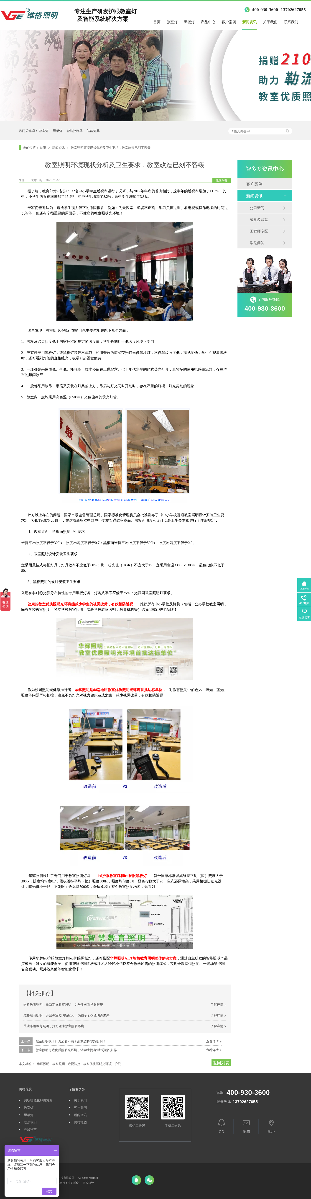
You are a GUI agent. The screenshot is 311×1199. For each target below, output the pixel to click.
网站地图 (80, 1122)
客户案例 (229, 22)
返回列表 (221, 180)
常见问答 (257, 242)
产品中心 (208, 22)
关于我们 (270, 22)
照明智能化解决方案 (38, 1100)
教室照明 (58, 1063)
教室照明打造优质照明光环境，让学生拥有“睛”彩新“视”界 (76, 1049)
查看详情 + (214, 1041)
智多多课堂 (259, 219)
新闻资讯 (249, 22)
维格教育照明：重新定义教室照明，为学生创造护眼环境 (63, 1004)
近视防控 (74, 1063)
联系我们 (291, 22)
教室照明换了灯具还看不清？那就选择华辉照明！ (71, 1041)
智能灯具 (93, 130)
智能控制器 (75, 130)
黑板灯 (189, 22)
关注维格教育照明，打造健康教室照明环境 (53, 1026)
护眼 (118, 1063)
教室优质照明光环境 (97, 1063)
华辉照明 (43, 1063)
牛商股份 (73, 1182)
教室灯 (172, 22)
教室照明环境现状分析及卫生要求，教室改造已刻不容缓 (110, 147)
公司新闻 (257, 207)
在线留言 (30, 1129)
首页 (157, 22)
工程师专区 (259, 231)
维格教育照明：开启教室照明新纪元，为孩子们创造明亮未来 (66, 1015)
